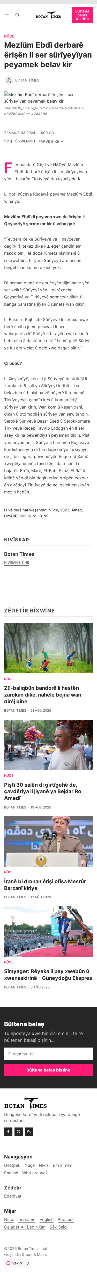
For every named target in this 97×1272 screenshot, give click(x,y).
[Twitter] (18, 1131)
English (47, 1219)
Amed (76, 510)
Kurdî (43, 516)
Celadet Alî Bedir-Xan (25, 1227)
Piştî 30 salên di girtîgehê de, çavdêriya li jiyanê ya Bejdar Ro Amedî (42, 791)
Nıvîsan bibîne (16, 563)
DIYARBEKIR (15, 516)
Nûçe (9, 36)
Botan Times (27, 80)
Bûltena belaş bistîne (82, 15)
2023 (64, 510)
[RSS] (29, 1131)
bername (26, 1219)
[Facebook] (8, 1131)
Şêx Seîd (58, 1227)
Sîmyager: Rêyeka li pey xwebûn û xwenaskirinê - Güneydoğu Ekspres (48, 974)
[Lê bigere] (17, 14)
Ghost (27, 1254)
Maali (41, 1254)
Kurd (32, 516)
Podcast (66, 1219)
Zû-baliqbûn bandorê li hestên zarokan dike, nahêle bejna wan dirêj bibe (42, 694)
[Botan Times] (8, 80)
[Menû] (7, 14)
